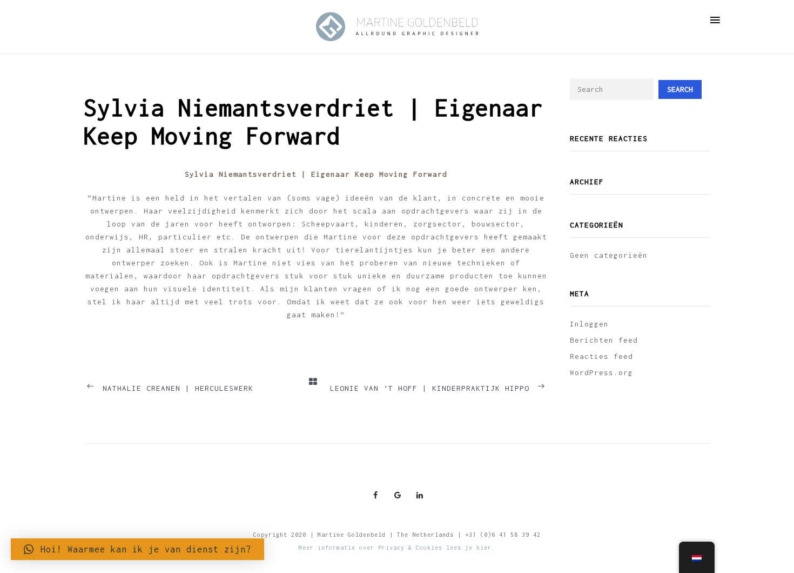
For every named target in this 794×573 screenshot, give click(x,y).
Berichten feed (604, 340)
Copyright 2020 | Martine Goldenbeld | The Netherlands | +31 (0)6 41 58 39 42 (397, 534)
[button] (137, 549)
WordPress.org (601, 372)
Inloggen (589, 323)
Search (680, 89)
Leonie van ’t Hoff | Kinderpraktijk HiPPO (429, 388)
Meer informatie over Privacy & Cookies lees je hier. (397, 547)
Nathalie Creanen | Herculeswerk (178, 388)
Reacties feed (601, 356)
